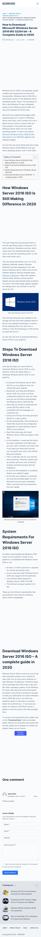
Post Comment (10, 873)
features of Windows (10, 275)
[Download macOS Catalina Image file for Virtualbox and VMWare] (5, 901)
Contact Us (34, 928)
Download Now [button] (20, 733)
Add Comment (10, 845)
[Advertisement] (20, 65)
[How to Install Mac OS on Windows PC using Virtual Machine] (5, 918)
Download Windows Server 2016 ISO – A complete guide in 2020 (20, 176)
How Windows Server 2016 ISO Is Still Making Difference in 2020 (18, 161)
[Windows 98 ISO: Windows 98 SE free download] (5, 909)
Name (6, 824)
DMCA (25, 928)
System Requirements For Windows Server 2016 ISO (20, 171)
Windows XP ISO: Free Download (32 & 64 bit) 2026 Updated (23, 892)
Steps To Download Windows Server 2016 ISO (20, 166)
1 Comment (31, 40)
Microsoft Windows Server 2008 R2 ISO (18, 134)
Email (6, 831)
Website (7, 838)
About (5, 928)
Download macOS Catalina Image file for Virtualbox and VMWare (23, 901)
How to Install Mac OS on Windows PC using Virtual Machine (24, 917)
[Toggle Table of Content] (34, 157)
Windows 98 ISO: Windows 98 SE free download (23, 909)
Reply (36, 796)
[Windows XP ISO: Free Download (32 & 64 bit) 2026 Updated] (5, 893)
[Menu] (38, 4)
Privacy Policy (15, 928)
